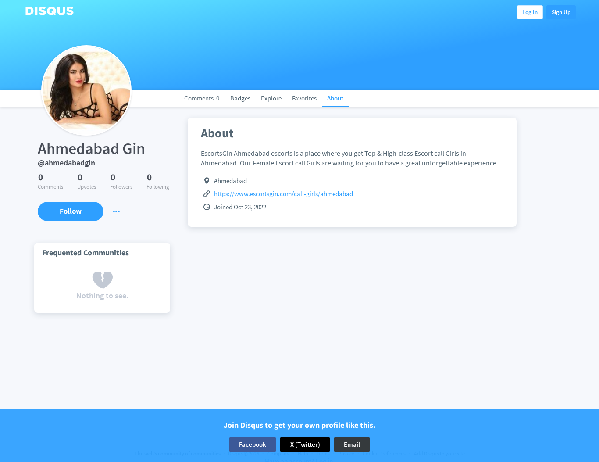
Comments (202, 98)
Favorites (304, 98)
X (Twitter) (305, 444)
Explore (271, 98)
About (335, 98)
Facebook (252, 444)
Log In (530, 12)
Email (352, 444)
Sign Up (561, 12)
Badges (240, 98)
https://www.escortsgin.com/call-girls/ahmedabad (283, 194)
